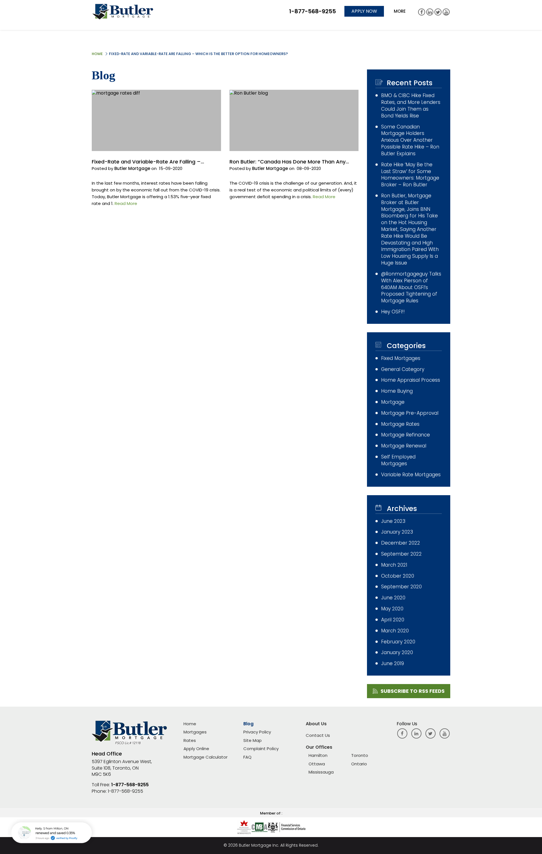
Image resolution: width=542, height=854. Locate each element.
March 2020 (395, 631)
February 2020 (398, 642)
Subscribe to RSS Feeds (413, 690)
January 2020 (397, 652)
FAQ (247, 757)
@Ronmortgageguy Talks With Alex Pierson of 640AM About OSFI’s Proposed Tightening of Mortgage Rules (411, 287)
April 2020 (392, 620)
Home (97, 54)
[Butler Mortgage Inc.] (123, 11)
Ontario (359, 764)
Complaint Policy (261, 748)
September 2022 (401, 554)
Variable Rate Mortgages (411, 474)
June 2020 (393, 598)
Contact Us (318, 735)
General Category (402, 369)
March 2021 (394, 565)
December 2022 (400, 543)
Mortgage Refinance (405, 435)
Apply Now (364, 11)
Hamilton (318, 755)
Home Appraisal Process (410, 380)
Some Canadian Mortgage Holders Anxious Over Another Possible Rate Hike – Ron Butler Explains (410, 140)
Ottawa (317, 764)
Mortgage (393, 402)
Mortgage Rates (400, 424)
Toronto (359, 755)
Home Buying (397, 391)
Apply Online (196, 748)
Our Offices (319, 747)
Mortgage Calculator (205, 757)
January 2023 (397, 532)
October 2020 (397, 576)
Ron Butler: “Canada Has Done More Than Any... (289, 161)
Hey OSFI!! (393, 312)
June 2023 (393, 521)
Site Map (252, 740)
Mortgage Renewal (403, 446)
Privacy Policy (257, 732)
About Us (316, 724)
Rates (189, 740)
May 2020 (392, 609)
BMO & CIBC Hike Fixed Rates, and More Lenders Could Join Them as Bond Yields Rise (410, 105)
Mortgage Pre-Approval (409, 413)
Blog (248, 724)
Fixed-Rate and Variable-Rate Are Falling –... (148, 161)
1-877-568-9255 (130, 785)
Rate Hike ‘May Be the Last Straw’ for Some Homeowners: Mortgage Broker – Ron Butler (410, 174)
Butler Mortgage (132, 168)
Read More (126, 203)
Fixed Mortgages (400, 358)
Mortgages (195, 732)
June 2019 (392, 663)
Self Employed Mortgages (398, 460)
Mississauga (321, 772)
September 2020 (401, 587)
